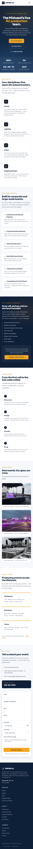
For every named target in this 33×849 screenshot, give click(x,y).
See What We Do (16, 46)
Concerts (4, 817)
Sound (3, 790)
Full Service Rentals (7, 800)
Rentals (4, 830)
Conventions (5, 819)
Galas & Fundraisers (7, 814)
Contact (4, 835)
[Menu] (29, 3)
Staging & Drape (6, 798)
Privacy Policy (6, 846)
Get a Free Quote (16, 41)
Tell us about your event (10, 736)
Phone (6, 715)
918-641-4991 (18, 51)
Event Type (6, 729)
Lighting (4, 793)
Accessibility (15, 846)
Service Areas (5, 833)
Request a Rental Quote (16, 357)
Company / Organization (10, 701)
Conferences (5, 809)
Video (3, 795)
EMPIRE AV (9, 3)
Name (5, 694)
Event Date (6, 722)
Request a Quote (16, 750)
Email (5, 708)
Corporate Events (6, 812)
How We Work (6, 828)
